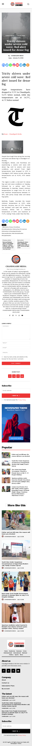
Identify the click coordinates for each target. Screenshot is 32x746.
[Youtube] (17, 65)
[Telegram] (20, 65)
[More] (27, 65)
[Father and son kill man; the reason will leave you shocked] (6, 455)
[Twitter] (7, 65)
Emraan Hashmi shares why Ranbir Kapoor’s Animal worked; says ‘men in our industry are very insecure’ (8, 246)
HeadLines (21, 35)
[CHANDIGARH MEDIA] (16, 259)
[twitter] (16, 315)
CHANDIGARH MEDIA (17, 55)
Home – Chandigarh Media (13, 134)
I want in (15, 395)
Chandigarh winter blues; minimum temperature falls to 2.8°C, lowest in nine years (23, 245)
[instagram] (13, 315)
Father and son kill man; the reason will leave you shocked (21, 455)
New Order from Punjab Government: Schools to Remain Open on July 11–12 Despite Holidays (20, 472)
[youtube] (22, 315)
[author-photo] (3, 536)
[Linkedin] (24, 65)
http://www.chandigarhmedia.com (16, 269)
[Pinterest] (18, 376)
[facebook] (9, 315)
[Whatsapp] (10, 65)
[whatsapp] (19, 315)
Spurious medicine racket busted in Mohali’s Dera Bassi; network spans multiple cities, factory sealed (21, 480)
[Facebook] (3, 65)
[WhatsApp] (22, 376)
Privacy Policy (22, 400)
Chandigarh (16, 37)
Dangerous (10, 35)
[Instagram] (13, 65)
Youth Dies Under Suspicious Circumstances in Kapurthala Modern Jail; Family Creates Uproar (20, 463)
